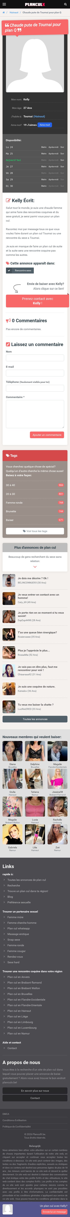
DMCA (6, 1114)
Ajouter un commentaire (47, 434)
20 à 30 (34, 494)
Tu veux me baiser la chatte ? (36, 704)
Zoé (57, 847)
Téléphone (28, 382)
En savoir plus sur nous (35, 1090)
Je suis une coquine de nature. (36, 686)
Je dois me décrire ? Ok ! (33, 578)
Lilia (35, 847)
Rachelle (57, 819)
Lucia (35, 819)
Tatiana (35, 792)
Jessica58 (57, 792)
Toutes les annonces (35, 719)
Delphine (34, 764)
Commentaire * (15, 397)
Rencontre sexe (22, 270)
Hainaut (14, 12)
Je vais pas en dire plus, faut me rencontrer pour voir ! (37, 668)
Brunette (34, 511)
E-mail (10, 366)
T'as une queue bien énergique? (37, 632)
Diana (13, 764)
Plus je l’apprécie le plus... (34, 650)
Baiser (34, 520)
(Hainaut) (39, 116)
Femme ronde (34, 502)
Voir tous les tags (36, 531)
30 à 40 (34, 485)
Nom (9, 351)
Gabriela (12, 847)
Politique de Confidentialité (17, 1126)
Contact (35, 1098)
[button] (35, 63)
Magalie (57, 764)
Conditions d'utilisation (15, 1120)
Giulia (12, 792)
